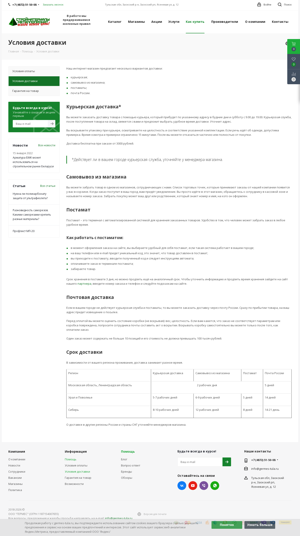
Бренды (126, 471)
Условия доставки (77, 471)
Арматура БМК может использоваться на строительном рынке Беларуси (33, 162)
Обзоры (126, 478)
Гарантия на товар (78, 478)
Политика (15, 490)
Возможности (74, 484)
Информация (76, 451)
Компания (16, 451)
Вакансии (15, 478)
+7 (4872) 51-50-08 (263, 460)
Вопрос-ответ (130, 465)
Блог (124, 459)
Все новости (46, 145)
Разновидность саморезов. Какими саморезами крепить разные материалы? (32, 214)
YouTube (192, 485)
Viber (203, 485)
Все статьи (47, 186)
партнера (84, 284)
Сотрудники (16, 471)
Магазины (15, 484)
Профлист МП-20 (23, 231)
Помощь (70, 459)
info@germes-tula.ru (265, 469)
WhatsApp (214, 485)
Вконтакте (181, 485)
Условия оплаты (76, 465)
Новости (14, 465)
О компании (16, 459)
